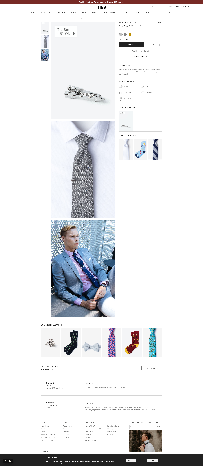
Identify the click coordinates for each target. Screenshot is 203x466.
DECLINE (152, 460)
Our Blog (88, 434)
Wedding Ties (112, 429)
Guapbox (66, 429)
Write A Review (152, 368)
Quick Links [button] (89, 422)
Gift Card (66, 434)
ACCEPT (130, 460)
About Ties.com (68, 426)
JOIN (158, 427)
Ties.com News (90, 440)
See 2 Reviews (141, 26)
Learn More (121, 2)
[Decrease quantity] (147, 44)
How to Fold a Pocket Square (95, 429)
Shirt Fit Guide (90, 432)
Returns (43, 432)
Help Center (45, 426)
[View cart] (189, 6)
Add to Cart (131, 45)
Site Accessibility (47, 440)
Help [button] (43, 422)
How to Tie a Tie (90, 426)
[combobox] (161, 6)
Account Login (174, 6)
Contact (66, 432)
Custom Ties (111, 432)
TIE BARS (49, 18)
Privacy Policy (97, 463)
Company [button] (66, 422)
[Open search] (153, 6)
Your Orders (45, 429)
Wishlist (184, 6)
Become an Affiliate (48, 437)
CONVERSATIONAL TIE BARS (72, 18)
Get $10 (66, 437)
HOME (43, 18)
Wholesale (110, 434)
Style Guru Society (113, 426)
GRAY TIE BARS (58, 18)
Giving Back (89, 437)
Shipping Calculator (48, 434)
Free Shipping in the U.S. (140, 51)
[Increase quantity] (159, 44)
